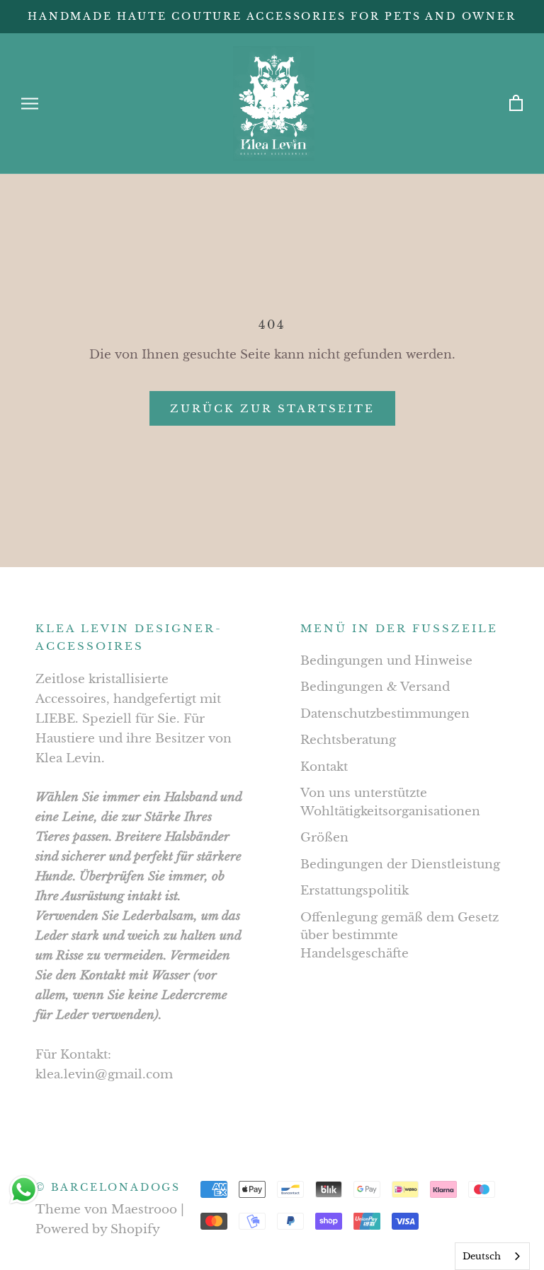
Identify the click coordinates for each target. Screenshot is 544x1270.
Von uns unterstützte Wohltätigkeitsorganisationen (390, 802)
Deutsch (482, 1256)
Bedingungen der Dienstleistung (400, 864)
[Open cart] (516, 103)
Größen (324, 837)
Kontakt (324, 766)
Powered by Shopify (97, 1229)
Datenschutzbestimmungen (385, 713)
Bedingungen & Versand (375, 687)
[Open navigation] (29, 103)
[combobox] (492, 1256)
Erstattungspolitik (354, 890)
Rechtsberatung (348, 740)
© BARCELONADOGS (108, 1187)
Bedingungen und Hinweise (386, 660)
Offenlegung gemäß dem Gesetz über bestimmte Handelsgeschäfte (399, 935)
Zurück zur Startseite (272, 408)
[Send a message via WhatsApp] (23, 1189)
